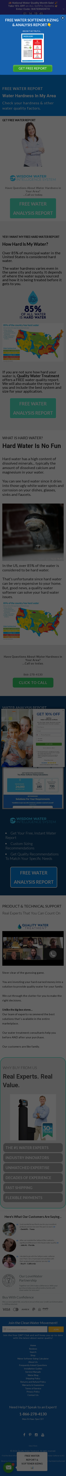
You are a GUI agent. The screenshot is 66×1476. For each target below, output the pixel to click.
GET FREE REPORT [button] (33, 68)
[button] (63, 18)
